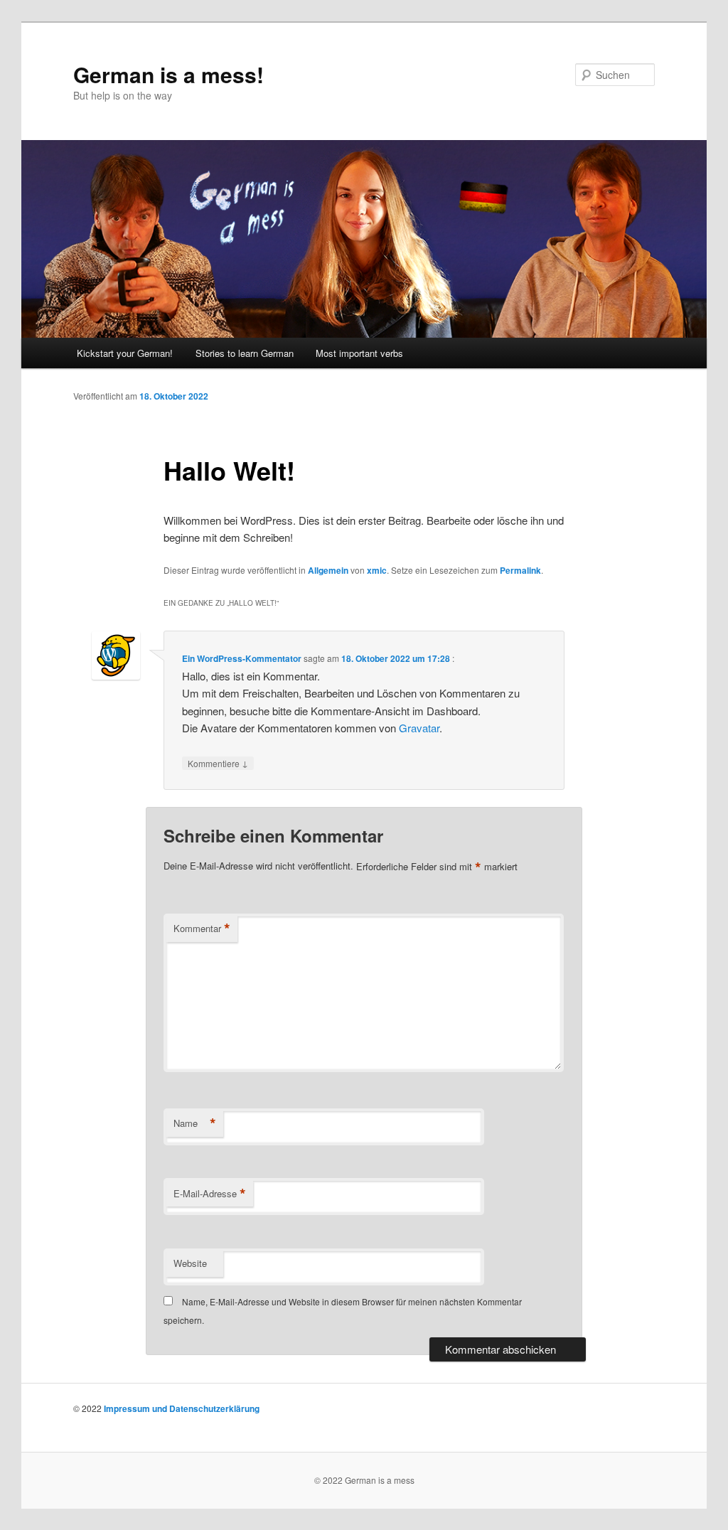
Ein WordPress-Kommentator (241, 658)
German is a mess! (168, 74)
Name (194, 1123)
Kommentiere (218, 762)
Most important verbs (359, 353)
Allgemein (328, 570)
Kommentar (201, 928)
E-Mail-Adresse (209, 1193)
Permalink (520, 570)
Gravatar (419, 727)
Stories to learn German (245, 353)
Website (190, 1263)
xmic (377, 570)
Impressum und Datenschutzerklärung (181, 1408)
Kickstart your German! (125, 353)
